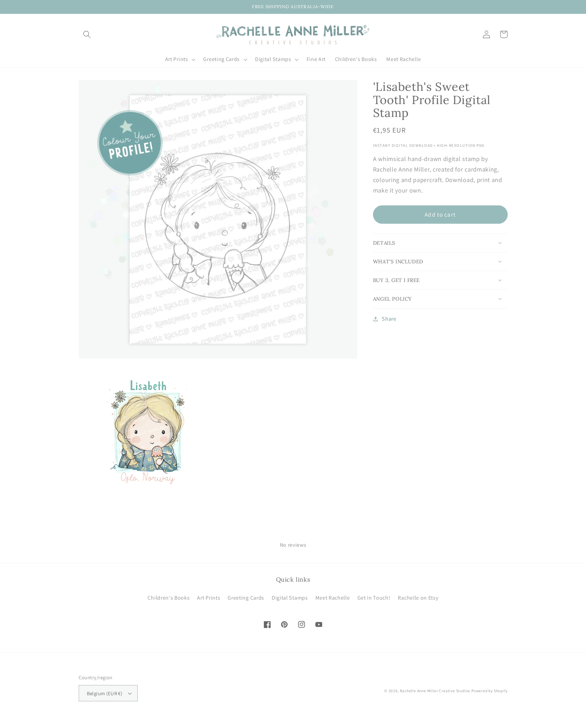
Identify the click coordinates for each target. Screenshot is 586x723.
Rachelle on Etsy (418, 597)
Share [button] (389, 318)
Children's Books (169, 597)
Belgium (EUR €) (104, 693)
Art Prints (208, 597)
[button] (87, 34)
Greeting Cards (246, 597)
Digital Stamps (290, 597)
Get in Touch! (374, 597)
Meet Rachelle (332, 597)
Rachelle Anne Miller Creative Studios (435, 690)
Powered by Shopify (489, 690)
